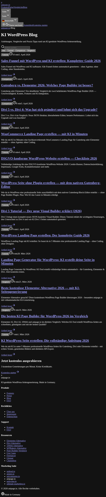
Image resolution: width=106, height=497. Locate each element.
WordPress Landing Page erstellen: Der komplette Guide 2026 (45, 235)
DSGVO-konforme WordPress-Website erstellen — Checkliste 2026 (49, 158)
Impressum (11, 414)
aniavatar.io (12, 481)
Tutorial (10, 51)
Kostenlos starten (40, 25)
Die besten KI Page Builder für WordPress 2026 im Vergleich (44, 316)
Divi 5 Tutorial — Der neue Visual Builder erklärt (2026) (41, 211)
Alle (3, 51)
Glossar (10, 458)
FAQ (9, 401)
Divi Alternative (14, 443)
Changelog (11, 460)
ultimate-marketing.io (16, 484)
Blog (25, 7)
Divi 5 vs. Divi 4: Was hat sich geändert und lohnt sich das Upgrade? (49, 109)
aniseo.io (10, 474)
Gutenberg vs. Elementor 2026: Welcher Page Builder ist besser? (47, 85)
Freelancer (11, 455)
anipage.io (5, 28)
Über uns (11, 411)
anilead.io (11, 471)
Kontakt (10, 427)
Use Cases (11, 453)
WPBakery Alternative (16, 448)
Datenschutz (12, 416)
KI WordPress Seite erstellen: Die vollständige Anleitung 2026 (45, 340)
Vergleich (31, 51)
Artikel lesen (6, 75)
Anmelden (28, 25)
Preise (11, 7)
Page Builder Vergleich (17, 450)
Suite (4, 12)
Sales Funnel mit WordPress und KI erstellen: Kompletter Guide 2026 (51, 61)
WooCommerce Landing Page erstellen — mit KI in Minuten (44, 134)
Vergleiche (18, 7)
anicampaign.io (13, 476)
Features (4, 7)
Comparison (20, 51)
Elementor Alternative (16, 441)
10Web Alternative (15, 446)
